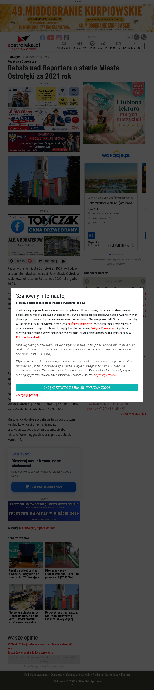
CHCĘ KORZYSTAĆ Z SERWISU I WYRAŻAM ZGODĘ (77, 388)
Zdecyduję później (27, 395)
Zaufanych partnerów (80, 324)
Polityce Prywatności (103, 328)
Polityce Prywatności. (104, 375)
